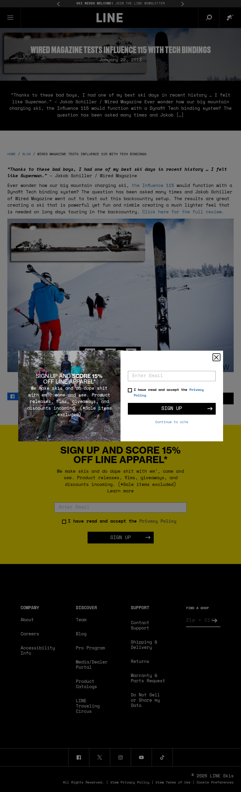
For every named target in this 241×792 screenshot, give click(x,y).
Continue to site (171, 422)
